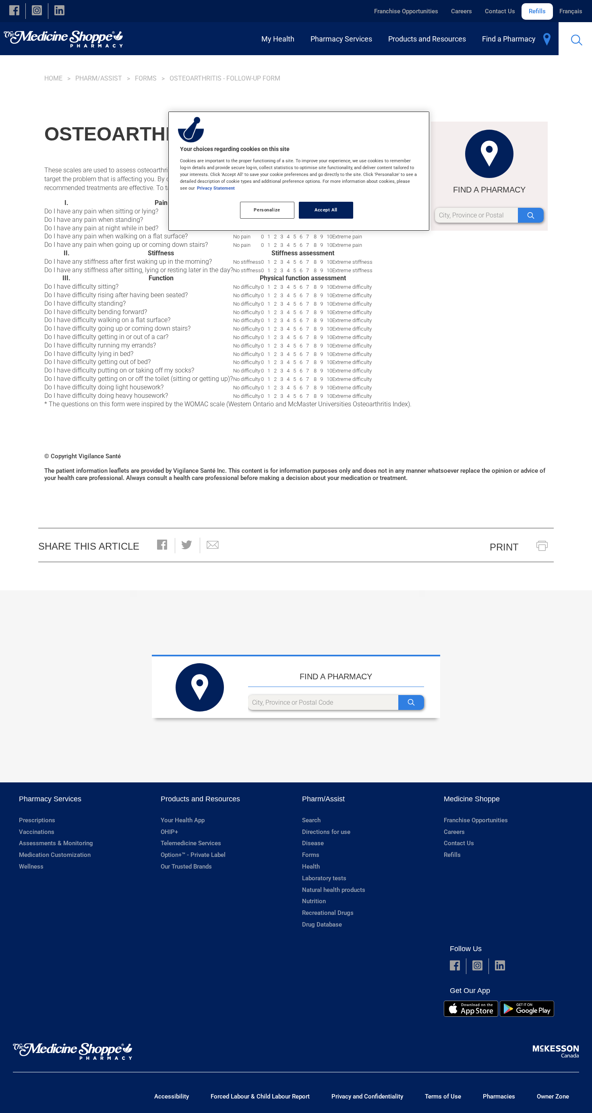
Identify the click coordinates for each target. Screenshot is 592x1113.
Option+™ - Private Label (193, 855)
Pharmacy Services (50, 799)
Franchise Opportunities (406, 11)
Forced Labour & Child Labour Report (260, 1096)
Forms (146, 78)
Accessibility (171, 1096)
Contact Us (500, 11)
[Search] (531, 215)
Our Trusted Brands (186, 866)
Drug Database (322, 924)
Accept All (326, 210)
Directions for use (326, 832)
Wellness (31, 866)
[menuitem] (279, 39)
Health (311, 866)
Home (53, 78)
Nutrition (314, 901)
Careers (461, 11)
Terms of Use (443, 1096)
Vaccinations (36, 832)
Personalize (267, 210)
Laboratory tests (324, 878)
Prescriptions (37, 820)
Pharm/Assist (98, 78)
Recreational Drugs (328, 912)
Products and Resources (200, 799)
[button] (14, 11)
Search (311, 820)
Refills (537, 11)
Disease (313, 843)
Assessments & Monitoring (56, 843)
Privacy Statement (216, 188)
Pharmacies (499, 1096)
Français (570, 11)
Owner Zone (553, 1096)
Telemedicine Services (191, 843)
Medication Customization (55, 855)
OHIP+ (169, 832)
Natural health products (333, 890)
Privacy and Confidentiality (367, 1096)
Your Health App (183, 820)
